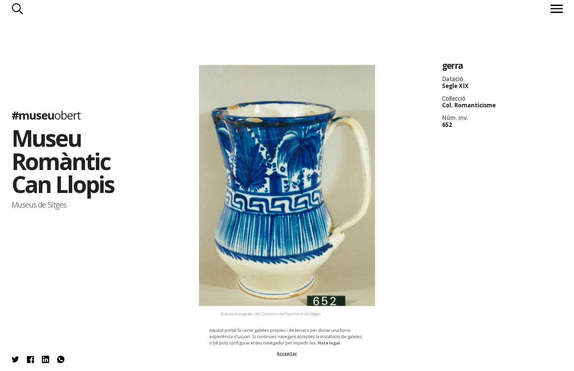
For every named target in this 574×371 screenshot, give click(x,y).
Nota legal (329, 343)
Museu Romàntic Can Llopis (63, 161)
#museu (46, 115)
